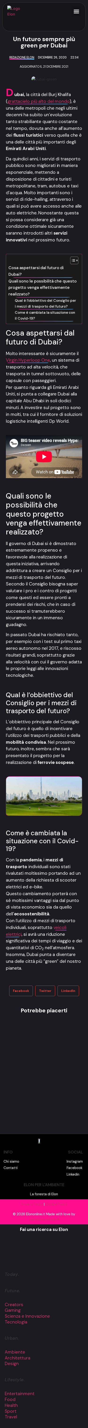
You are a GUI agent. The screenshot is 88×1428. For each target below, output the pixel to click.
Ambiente (15, 1352)
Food (10, 1399)
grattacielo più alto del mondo (38, 101)
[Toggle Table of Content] (72, 260)
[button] (76, 11)
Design (12, 1363)
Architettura (17, 1358)
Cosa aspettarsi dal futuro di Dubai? (36, 271)
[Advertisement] (44, 1074)
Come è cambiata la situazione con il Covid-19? (45, 315)
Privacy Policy (32, 1204)
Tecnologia (16, 1322)
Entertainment (19, 1394)
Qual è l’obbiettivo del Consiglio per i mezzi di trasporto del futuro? (45, 303)
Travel (11, 1417)
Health (11, 1405)
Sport (10, 1411)
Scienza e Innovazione (27, 1316)
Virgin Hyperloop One (28, 360)
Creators (14, 1305)
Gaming (13, 1310)
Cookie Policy (56, 1204)
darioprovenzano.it (44, 1219)
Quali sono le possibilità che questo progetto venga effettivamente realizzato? (42, 288)
